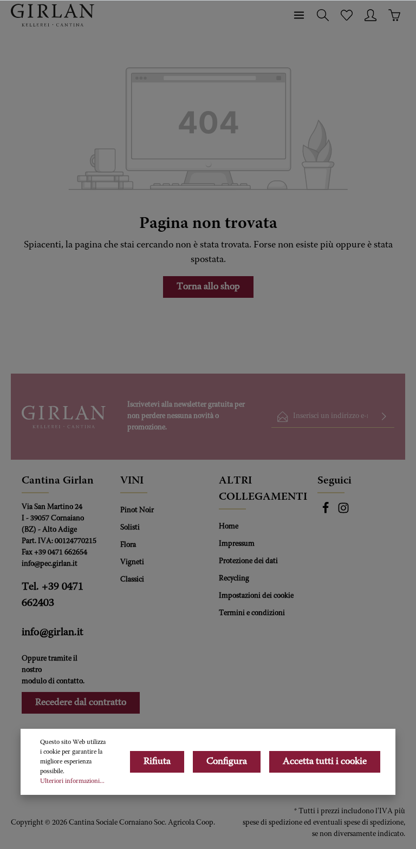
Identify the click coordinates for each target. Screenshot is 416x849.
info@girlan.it (52, 632)
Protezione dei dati (248, 561)
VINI (132, 480)
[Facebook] (326, 512)
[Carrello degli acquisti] (394, 15)
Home (228, 527)
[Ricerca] (323, 15)
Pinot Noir (137, 510)
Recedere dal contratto (80, 703)
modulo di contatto (52, 681)
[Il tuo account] (370, 15)
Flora (128, 545)
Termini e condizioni (252, 613)
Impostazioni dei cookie (256, 596)
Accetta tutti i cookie (325, 762)
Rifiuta (157, 762)
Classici (132, 580)
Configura (226, 762)
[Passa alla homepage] (52, 15)
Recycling (234, 579)
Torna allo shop (208, 287)
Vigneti (132, 562)
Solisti (130, 528)
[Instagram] (343, 512)
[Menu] (299, 15)
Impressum (237, 544)
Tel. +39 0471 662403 (52, 595)
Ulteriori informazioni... (72, 781)
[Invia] (384, 417)
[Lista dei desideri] (347, 15)
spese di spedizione (272, 823)
